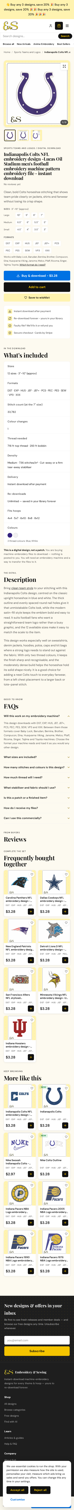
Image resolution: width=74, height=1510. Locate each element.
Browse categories (14, 1409)
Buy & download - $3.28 (39, 276)
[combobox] (29, 36)
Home (7, 52)
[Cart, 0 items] (59, 26)
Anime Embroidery (43, 44)
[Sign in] (51, 26)
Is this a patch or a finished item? (25, 798)
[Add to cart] (31, 911)
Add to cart (37, 287)
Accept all (17, 1490)
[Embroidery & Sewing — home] (10, 25)
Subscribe (37, 1351)
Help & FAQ (10, 1443)
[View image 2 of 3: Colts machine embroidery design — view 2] (23, 135)
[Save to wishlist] (31, 874)
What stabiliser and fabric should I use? (30, 787)
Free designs (11, 1415)
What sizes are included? (20, 757)
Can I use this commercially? (22, 818)
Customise (17, 1499)
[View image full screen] (64, 66)
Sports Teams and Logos (27, 52)
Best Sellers (63, 44)
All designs (10, 1403)
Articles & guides (14, 1437)
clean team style (22, 588)
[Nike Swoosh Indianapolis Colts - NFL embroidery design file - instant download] (20, 1145)
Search (65, 36)
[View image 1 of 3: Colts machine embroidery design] (10, 135)
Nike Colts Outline (50, 1160)
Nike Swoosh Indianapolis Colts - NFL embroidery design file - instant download (20, 1165)
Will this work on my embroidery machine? (32, 716)
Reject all (40, 1490)
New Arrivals (24, 44)
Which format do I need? (33, 264)
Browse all (8, 44)
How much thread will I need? (23, 777)
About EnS (10, 1460)
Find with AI (10, 1421)
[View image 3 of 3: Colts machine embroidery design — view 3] (36, 135)
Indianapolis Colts (50, 1111)
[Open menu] (67, 26)
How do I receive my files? (21, 808)
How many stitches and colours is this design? (34, 767)
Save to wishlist (39, 297)
